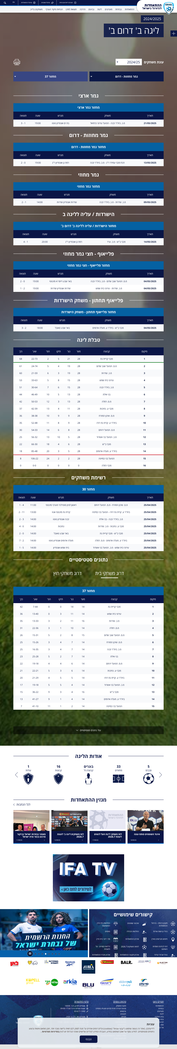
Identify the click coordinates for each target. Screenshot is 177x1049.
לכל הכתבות (23, 804)
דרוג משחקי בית (109, 573)
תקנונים (123, 1014)
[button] (5, 2)
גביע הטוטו (160, 1019)
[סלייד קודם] (159, 774)
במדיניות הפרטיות (50, 1031)
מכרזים (123, 1016)
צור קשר (161, 1027)
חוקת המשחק (121, 1006)
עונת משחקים (154, 62)
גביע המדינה (159, 1016)
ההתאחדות (160, 1006)
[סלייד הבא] (17, 774)
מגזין (162, 1024)
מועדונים (160, 1011)
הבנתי (88, 1039)
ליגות (162, 1014)
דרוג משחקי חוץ (67, 573)
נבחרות (161, 1008)
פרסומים (123, 1011)
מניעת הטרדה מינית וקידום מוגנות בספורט (111, 1008)
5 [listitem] (149, 768)
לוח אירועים (160, 1022)
